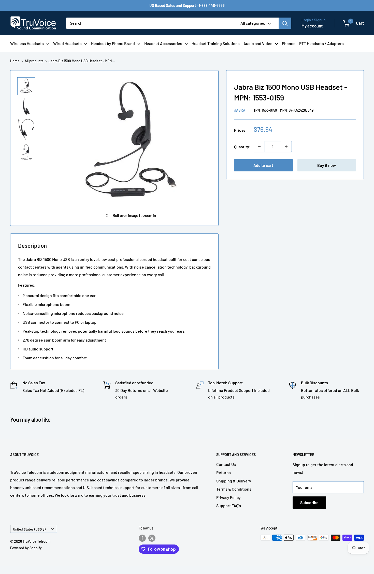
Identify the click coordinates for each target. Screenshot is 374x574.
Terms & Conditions (233, 489)
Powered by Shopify (26, 548)
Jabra (239, 110)
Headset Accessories (163, 43)
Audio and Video (257, 43)
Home (15, 61)
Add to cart (263, 165)
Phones (288, 43)
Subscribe (309, 502)
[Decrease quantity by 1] (259, 146)
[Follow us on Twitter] (151, 538)
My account (312, 25)
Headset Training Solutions (216, 43)
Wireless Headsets (27, 43)
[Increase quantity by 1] (286, 146)
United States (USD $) (29, 529)
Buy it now (326, 165)
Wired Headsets (67, 43)
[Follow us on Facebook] (142, 538)
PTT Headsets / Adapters (321, 43)
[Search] (285, 23)
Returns (223, 472)
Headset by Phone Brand (113, 43)
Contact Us (226, 464)
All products (34, 61)
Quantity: (242, 146)
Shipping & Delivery (233, 480)
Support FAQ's (228, 505)
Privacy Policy (228, 497)
